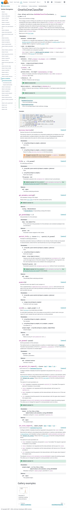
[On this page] (64, 2)
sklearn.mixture (5, 74)
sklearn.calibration (6, 16)
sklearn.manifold (5, 70)
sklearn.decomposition (7, 32)
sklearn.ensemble (6, 40)
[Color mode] (48, 2)
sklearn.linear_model (6, 68)
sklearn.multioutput (6, 86)
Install (11, 2)
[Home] (19, 6)
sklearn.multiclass (6, 78)
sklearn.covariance (6, 24)
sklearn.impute (5, 56)
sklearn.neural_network (7, 93)
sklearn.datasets (5, 30)
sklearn (3, 12)
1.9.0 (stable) (57, 2)
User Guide (16, 2)
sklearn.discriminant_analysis (7, 35)
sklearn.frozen (5, 52)
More (38, 2)
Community (32, 2)
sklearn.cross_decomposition (7, 27)
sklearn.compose (5, 22)
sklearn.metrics (5, 72)
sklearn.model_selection (7, 76)
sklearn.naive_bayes (6, 89)
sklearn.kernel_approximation (7, 63)
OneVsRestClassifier (7, 82)
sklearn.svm (4, 105)
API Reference (24, 6)
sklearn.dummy (5, 38)
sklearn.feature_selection (7, 50)
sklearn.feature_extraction (7, 47)
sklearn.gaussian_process (7, 54)
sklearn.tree (4, 107)
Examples (25, 2)
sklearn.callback (5, 18)
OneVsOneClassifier (7, 80)
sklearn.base (4, 14)
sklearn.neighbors (6, 91)
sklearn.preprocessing (7, 97)
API (21, 2)
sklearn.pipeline (5, 95)
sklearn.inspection (6, 58)
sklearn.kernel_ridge (6, 66)
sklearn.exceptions (6, 42)
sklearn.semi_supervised (7, 103)
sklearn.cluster (5, 20)
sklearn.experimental (6, 44)
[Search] (45, 2)
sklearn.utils (4, 109)
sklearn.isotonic (5, 60)
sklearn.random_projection (7, 100)
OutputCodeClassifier (7, 84)
